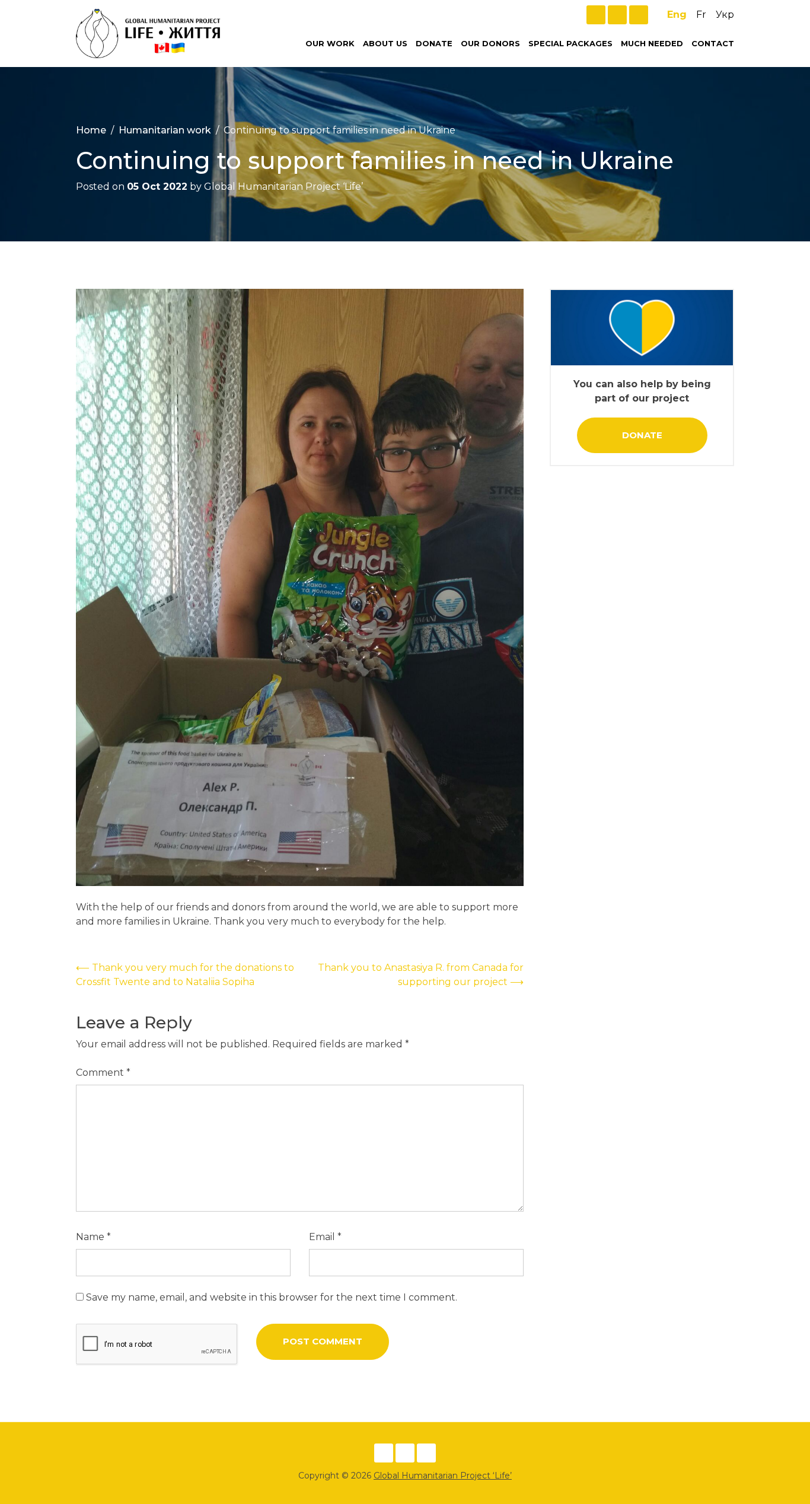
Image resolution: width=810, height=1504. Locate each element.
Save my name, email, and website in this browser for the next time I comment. (271, 1297)
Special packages (570, 43)
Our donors (490, 43)
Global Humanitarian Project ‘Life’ (443, 1475)
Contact (712, 43)
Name (93, 1236)
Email (325, 1236)
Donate (434, 43)
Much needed (652, 43)
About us (385, 43)
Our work (330, 43)
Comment (103, 1072)
